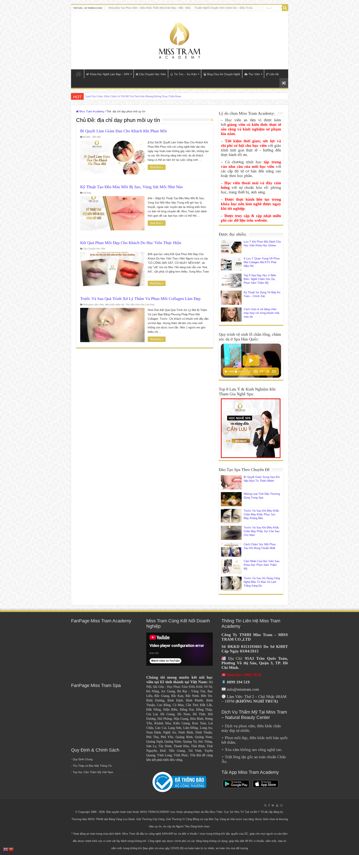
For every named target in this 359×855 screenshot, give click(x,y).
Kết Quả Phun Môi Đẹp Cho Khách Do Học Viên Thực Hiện (130, 242)
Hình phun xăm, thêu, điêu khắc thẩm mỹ (103, 304)
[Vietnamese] (11, 849)
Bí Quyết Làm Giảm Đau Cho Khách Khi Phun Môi (123, 131)
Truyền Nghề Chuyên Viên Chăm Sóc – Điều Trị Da (223, 7)
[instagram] (281, 805)
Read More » (156, 167)
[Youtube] (277, 805)
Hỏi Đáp (87, 193)
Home (78, 73)
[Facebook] (269, 805)
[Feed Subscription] (212, 120)
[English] (6, 849)
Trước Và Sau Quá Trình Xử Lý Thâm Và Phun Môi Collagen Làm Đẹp (140, 298)
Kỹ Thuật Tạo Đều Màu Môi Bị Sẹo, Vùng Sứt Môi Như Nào (131, 186)
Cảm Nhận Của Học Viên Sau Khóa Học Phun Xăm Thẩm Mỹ (261, 565)
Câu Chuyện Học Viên (152, 74)
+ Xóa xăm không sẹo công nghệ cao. (251, 749)
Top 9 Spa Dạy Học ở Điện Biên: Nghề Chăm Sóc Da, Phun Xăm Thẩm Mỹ (260, 279)
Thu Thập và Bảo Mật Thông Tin (92, 765)
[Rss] (265, 805)
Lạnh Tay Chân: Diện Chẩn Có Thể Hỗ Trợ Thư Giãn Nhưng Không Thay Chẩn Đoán (133, 96)
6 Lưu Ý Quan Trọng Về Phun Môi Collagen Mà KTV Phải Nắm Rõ (262, 262)
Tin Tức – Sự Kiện (185, 74)
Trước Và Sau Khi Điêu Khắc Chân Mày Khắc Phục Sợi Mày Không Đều (261, 514)
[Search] (285, 8)
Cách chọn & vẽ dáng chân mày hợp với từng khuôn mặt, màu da (262, 313)
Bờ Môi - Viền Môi (92, 137)
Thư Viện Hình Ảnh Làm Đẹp (139, 304)
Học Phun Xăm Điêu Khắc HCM (189, 686)
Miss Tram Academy (91, 111)
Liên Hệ (274, 74)
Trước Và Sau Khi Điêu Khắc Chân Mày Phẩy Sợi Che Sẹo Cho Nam (261, 531)
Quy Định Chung (82, 759)
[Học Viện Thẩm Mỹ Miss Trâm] (179, 39)
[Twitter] (273, 805)
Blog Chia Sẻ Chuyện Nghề (223, 74)
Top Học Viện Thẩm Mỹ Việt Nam (93, 772)
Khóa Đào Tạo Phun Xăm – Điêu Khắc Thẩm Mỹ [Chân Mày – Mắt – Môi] (149, 7)
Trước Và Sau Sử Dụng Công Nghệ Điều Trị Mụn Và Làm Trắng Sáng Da (262, 582)
